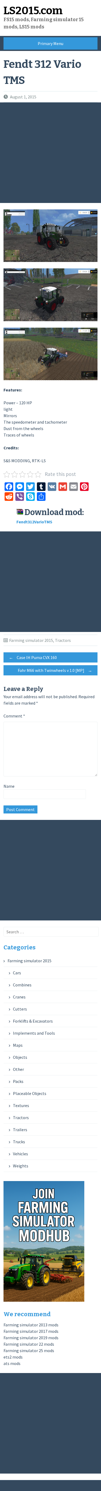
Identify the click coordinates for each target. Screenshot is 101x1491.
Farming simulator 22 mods (29, 1344)
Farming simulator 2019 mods (31, 1337)
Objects (20, 1057)
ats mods (12, 1363)
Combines (22, 984)
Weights (20, 1165)
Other (18, 1069)
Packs (18, 1081)
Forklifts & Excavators (33, 1021)
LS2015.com (33, 10)
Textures (21, 1105)
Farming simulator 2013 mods (31, 1324)
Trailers (20, 1129)
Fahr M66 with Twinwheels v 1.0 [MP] (55, 670)
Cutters (20, 1009)
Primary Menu (50, 43)
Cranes (19, 997)
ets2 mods (13, 1357)
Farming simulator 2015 (31, 640)
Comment (14, 716)
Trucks (19, 1141)
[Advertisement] (50, 152)
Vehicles (20, 1153)
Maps (18, 1045)
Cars (17, 972)
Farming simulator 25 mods (29, 1350)
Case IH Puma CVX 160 (33, 657)
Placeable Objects (29, 1093)
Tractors (63, 640)
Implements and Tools (34, 1033)
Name (9, 786)
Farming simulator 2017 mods (31, 1331)
